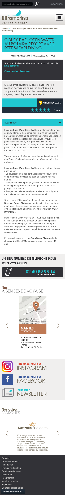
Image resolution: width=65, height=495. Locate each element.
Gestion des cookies (13, 491)
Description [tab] (11, 122)
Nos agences (56, 4)
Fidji (53, 56)
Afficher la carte (52, 102)
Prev (7, 325)
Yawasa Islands (40, 56)
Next (58, 325)
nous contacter (11, 66)
